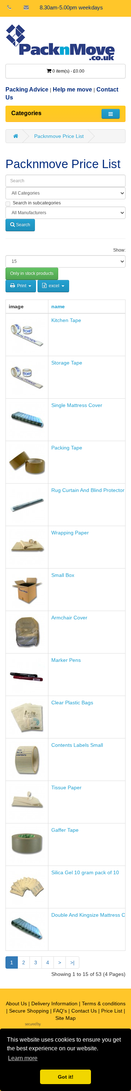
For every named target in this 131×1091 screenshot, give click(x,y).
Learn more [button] (22, 1058)
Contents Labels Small (77, 745)
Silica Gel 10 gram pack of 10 (85, 872)
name (58, 306)
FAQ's (60, 1011)
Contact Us (84, 1011)
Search (22, 224)
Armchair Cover (69, 617)
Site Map (65, 1018)
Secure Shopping (29, 1011)
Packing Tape (66, 448)
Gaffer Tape (65, 830)
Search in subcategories (37, 202)
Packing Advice (26, 89)
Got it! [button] (66, 1077)
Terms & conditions (104, 1003)
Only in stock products (31, 273)
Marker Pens (66, 660)
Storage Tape (66, 363)
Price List (111, 1011)
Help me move (72, 89)
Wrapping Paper (70, 533)
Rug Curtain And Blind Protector (87, 490)
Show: (119, 250)
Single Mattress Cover (76, 405)
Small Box (62, 575)
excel (54, 285)
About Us (16, 1003)
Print (21, 285)
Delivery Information (54, 1003)
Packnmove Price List (59, 136)
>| (72, 962)
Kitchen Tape (66, 320)
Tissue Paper (66, 787)
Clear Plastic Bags (72, 702)
